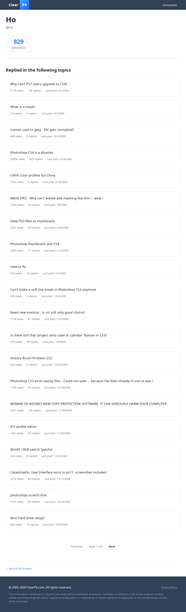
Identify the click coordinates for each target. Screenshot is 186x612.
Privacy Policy (169, 587)
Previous (77, 546)
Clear (18, 4)
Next (112, 546)
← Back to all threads (19, 568)
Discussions (170, 5)
